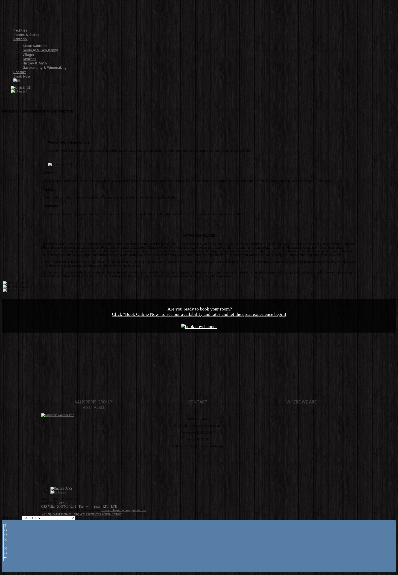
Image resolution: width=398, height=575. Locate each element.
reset (97, 506)
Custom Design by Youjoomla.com (123, 510)
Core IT (63, 503)
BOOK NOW (5, 542)
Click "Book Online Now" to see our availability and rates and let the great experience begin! (199, 314)
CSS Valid (48, 506)
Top (81, 506)
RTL (105, 506)
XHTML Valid (66, 506)
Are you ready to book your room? (199, 308)
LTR (114, 506)
